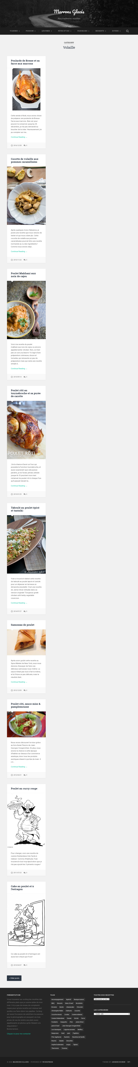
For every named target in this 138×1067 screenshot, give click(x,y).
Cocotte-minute (57, 1014)
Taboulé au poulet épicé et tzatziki (25, 509)
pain (68, 1033)
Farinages (82, 31)
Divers (115, 31)
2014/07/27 (17, 611)
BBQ (53, 1003)
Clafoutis (69, 1011)
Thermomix (55, 1048)
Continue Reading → (19, 137)
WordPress (47, 1062)
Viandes (14, 31)
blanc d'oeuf (69, 1003)
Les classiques (56, 1029)
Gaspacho (63, 1022)
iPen (71, 1022)
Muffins (80, 1029)
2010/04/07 (17, 965)
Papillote (76, 1033)
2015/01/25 (17, 494)
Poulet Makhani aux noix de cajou (23, 275)
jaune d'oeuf (55, 1026)
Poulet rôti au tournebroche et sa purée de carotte (26, 393)
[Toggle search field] (127, 31)
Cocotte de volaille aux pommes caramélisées (24, 160)
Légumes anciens (69, 1029)
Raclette (66, 1037)
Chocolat (80, 1007)
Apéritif (68, 999)
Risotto (54, 1041)
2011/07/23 (17, 873)
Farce (83, 1018)
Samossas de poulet (22, 624)
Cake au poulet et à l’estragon (22, 888)
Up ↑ (129, 1062)
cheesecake (70, 1007)
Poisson (30, 31)
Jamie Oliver (80, 1022)
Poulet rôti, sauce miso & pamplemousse (25, 705)
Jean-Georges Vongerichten (71, 1026)
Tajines (75, 1044)
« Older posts (14, 978)
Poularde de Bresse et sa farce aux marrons (25, 62)
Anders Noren (118, 1062)
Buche (62, 1007)
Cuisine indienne (77, 1014)
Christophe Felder (57, 1011)
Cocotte (77, 1011)
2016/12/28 (17, 145)
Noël (62, 1033)
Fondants (55, 1022)
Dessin (69, 1018)
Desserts (99, 31)
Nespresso (55, 1033)
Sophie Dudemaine (57, 1044)
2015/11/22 (17, 260)
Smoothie (69, 1041)
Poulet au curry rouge (24, 788)
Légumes (46, 31)
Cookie (66, 1014)
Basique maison (79, 999)
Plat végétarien (56, 1037)
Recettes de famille (78, 1037)
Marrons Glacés (69, 11)
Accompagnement (57, 999)
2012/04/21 (17, 775)
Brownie (54, 1007)
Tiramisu (64, 1048)
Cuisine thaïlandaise (58, 1018)
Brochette (79, 1003)
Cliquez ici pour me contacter (19, 1034)
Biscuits (59, 1003)
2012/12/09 (17, 690)
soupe (68, 1044)
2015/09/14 (17, 377)
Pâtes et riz (63, 31)
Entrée (76, 1018)
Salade (61, 1041)
